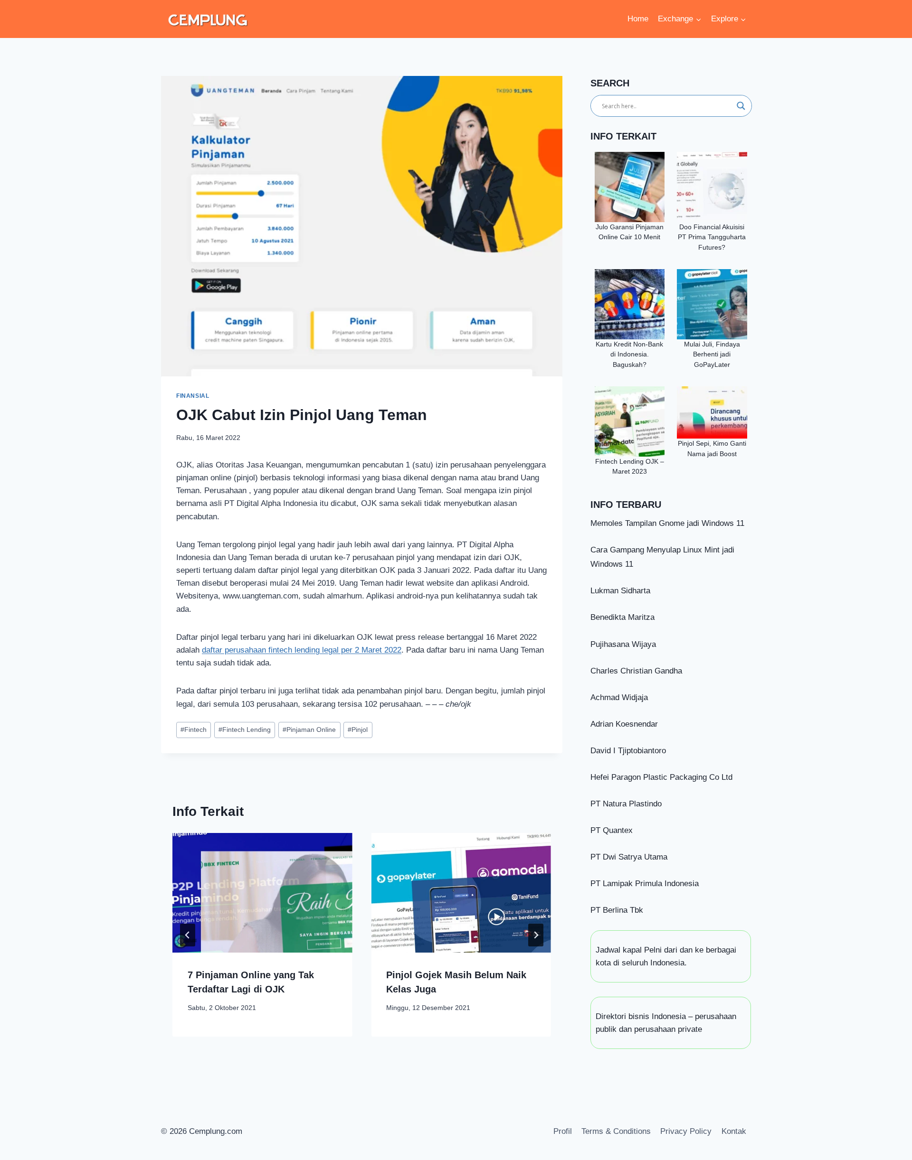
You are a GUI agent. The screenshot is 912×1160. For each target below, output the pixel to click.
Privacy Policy (686, 1131)
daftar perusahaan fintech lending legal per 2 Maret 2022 (301, 650)
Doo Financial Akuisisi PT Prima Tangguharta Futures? (712, 238)
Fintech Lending (244, 729)
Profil (562, 1131)
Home (637, 18)
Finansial (192, 396)
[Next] (535, 935)
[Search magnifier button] (741, 105)
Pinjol (358, 729)
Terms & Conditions (616, 1131)
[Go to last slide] (187, 935)
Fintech (193, 729)
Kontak (734, 1131)
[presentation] (262, 893)
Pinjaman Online (309, 729)
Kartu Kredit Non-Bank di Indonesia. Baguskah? (629, 355)
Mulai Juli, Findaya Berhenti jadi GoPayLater (712, 355)
